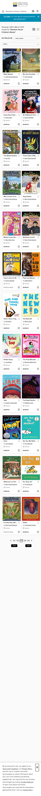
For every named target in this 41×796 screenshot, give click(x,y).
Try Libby (7, 16)
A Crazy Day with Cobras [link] (11, 523)
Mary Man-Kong (10, 240)
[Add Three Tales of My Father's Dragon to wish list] (38, 165)
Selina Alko (8, 117)
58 (25, 541)
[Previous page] (11, 541)
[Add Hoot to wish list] (18, 450)
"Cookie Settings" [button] (27, 782)
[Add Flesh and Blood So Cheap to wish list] (38, 287)
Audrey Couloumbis (11, 403)
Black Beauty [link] (8, 74)
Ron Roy (7, 158)
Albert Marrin (28, 281)
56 (18, 541)
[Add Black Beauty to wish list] (18, 83)
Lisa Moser (8, 362)
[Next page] (31, 541)
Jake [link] (5, 400)
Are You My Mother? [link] (30, 441)
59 (28, 541)
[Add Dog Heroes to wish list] (38, 206)
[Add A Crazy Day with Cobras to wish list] (18, 532)
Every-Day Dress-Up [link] (11, 115)
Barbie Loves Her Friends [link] (11, 237)
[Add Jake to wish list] (18, 410)
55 (14, 541)
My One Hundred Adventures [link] (30, 74)
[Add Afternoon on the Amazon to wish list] (18, 491)
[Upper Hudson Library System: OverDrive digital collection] (20, 4)
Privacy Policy (27, 769)
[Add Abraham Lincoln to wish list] (38, 246)
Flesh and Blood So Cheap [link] (30, 278)
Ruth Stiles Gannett (30, 158)
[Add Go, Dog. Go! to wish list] (38, 491)
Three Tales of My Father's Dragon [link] (30, 156)
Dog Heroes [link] (27, 197)
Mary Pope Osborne (11, 199)
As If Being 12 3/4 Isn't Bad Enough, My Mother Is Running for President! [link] (30, 115)
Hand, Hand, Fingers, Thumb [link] (11, 319)
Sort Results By (7, 38)
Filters (5, 44)
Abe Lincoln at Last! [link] (11, 197)
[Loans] (33, 11)
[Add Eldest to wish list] (38, 532)
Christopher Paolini (30, 525)
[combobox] (16, 11)
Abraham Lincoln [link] (29, 237)
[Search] (3, 11)
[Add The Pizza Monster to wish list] (38, 369)
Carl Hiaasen (9, 444)
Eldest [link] (25, 523)
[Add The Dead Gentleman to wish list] (38, 410)
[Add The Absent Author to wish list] (18, 165)
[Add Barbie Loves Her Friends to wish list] (18, 246)
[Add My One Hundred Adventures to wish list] (38, 83)
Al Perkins (8, 321)
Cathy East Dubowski (11, 77)
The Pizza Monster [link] (29, 360)
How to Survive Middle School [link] (11, 278)
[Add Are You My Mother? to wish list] (38, 450)
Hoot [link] (5, 441)
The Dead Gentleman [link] (30, 400)
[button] (33, 30)
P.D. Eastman (28, 444)
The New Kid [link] (27, 319)
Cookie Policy (28, 790)
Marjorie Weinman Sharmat (31, 362)
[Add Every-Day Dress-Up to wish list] (18, 124)
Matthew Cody (29, 403)
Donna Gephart (29, 117)
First (14, 546)
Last (28, 546)
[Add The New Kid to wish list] (38, 328)
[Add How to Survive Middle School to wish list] (18, 287)
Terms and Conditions (10, 769)
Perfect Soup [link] (8, 360)
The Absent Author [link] (10, 156)
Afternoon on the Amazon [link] (11, 482)
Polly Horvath (28, 77)
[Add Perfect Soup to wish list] (18, 369)
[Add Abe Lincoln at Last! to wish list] (18, 206)
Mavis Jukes (28, 321)
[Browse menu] (37, 11)
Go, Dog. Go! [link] (27, 482)
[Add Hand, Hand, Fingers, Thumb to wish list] (18, 328)
